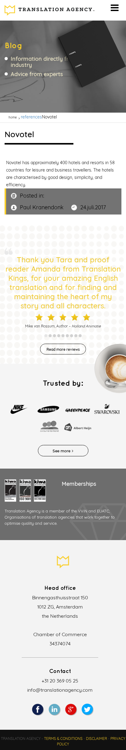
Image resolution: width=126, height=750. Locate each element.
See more (61, 450)
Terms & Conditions (63, 738)
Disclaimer (96, 738)
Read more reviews (63, 349)
